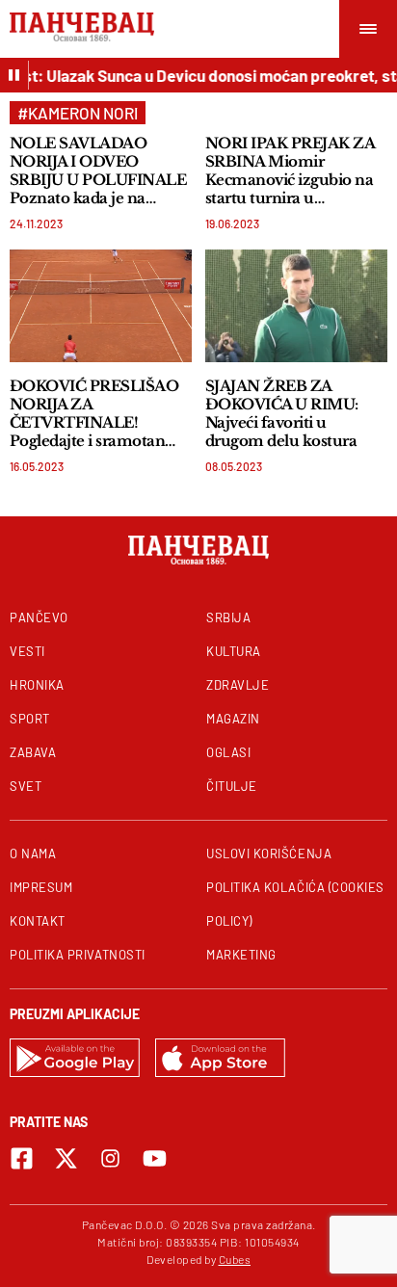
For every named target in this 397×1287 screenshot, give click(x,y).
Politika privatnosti (78, 954)
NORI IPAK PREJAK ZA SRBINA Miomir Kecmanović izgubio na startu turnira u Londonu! (289, 170)
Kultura (233, 651)
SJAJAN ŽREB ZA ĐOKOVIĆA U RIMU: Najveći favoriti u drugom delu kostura (281, 413)
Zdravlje (237, 685)
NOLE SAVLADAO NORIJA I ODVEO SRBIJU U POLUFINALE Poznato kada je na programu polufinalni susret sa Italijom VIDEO (98, 170)
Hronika (37, 685)
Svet (25, 786)
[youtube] (155, 1158)
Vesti (27, 651)
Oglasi (228, 752)
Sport (30, 718)
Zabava (33, 752)
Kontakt (38, 921)
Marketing (241, 954)
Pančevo (39, 617)
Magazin (233, 718)
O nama (33, 853)
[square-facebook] (22, 1158)
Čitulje (231, 786)
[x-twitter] (66, 1158)
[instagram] (110, 1158)
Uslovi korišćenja (268, 853)
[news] (101, 306)
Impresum (41, 887)
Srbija (228, 617)
